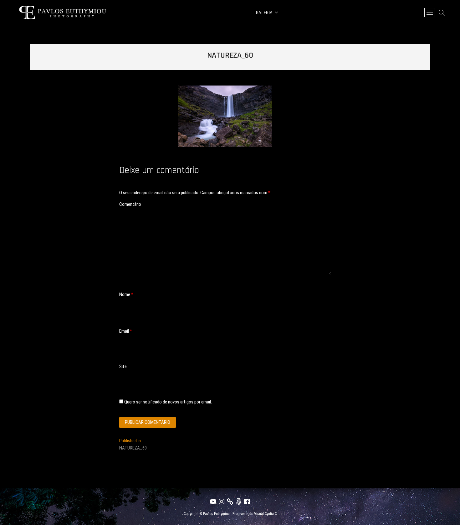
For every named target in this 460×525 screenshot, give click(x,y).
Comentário (130, 204)
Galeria (264, 12)
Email (125, 331)
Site (123, 366)
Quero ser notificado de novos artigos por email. (168, 402)
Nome (126, 294)
